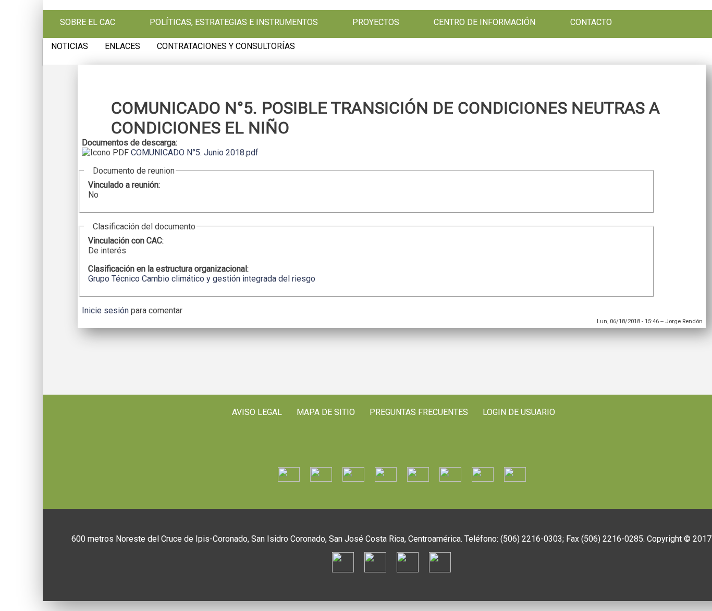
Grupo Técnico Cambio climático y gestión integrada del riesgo (201, 279)
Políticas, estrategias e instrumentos (234, 22)
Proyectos (375, 22)
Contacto (591, 22)
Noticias (69, 46)
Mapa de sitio (326, 412)
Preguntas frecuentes (419, 412)
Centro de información (484, 22)
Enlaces (122, 46)
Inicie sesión (105, 310)
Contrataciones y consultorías (226, 46)
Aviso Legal (257, 412)
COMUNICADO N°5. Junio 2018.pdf (195, 152)
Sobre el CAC (87, 22)
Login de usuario (519, 412)
